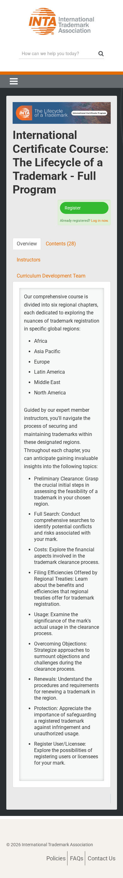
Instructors (28, 260)
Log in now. (99, 221)
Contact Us (101, 858)
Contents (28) (61, 244)
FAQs (76, 858)
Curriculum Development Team (51, 276)
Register (73, 207)
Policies (56, 858)
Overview (27, 244)
